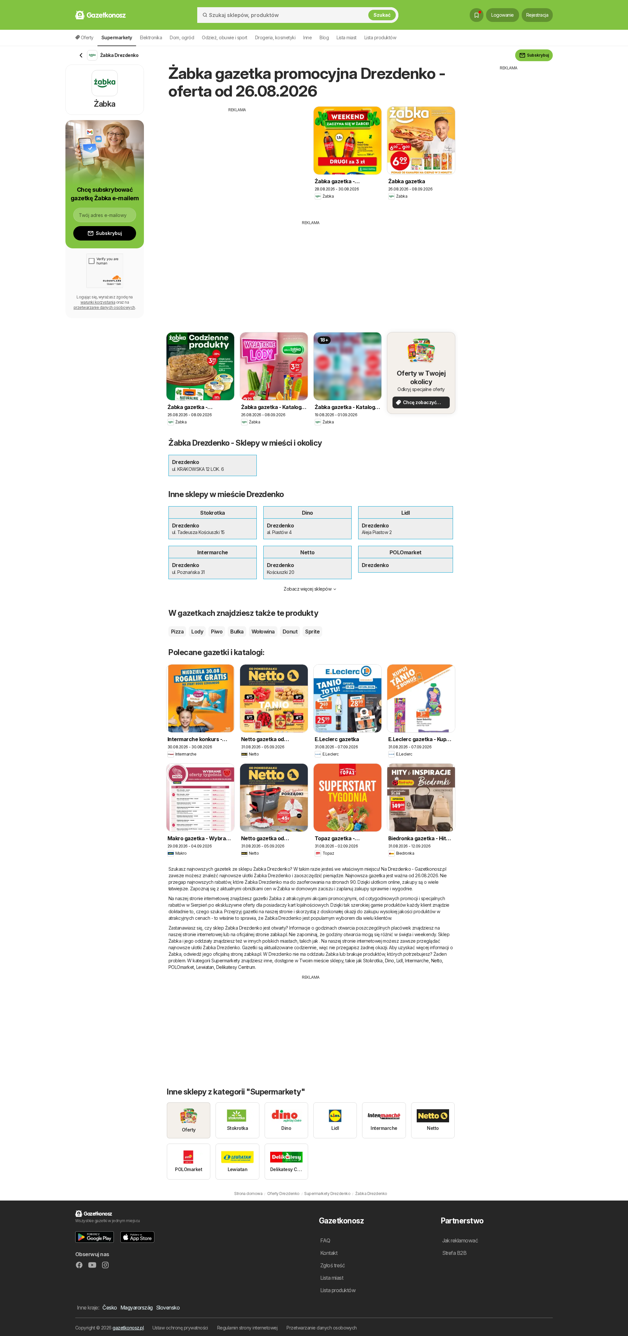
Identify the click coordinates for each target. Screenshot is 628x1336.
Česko (109, 1307)
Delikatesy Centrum (235, 967)
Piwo (216, 631)
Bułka (236, 631)
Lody (197, 631)
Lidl (399, 960)
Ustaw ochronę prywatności (180, 1327)
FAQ (325, 1240)
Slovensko (168, 1307)
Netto (436, 960)
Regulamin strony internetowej (247, 1327)
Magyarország (136, 1307)
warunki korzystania (97, 302)
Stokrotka (372, 960)
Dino (389, 960)
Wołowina (263, 631)
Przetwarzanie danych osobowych (322, 1327)
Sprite (312, 631)
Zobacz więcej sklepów (307, 589)
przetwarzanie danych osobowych (104, 307)
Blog (324, 37)
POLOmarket (181, 967)
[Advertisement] (237, 159)
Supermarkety (225, 960)
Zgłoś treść (332, 1265)
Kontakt (328, 1253)
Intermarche (416, 960)
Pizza (177, 631)
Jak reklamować (460, 1240)
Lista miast (346, 37)
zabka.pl (278, 934)
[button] (94, 1237)
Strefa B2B (454, 1253)
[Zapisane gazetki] (476, 15)
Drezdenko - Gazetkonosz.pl (417, 869)
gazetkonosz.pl (128, 1327)
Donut (290, 631)
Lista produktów (380, 37)
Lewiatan (205, 967)
